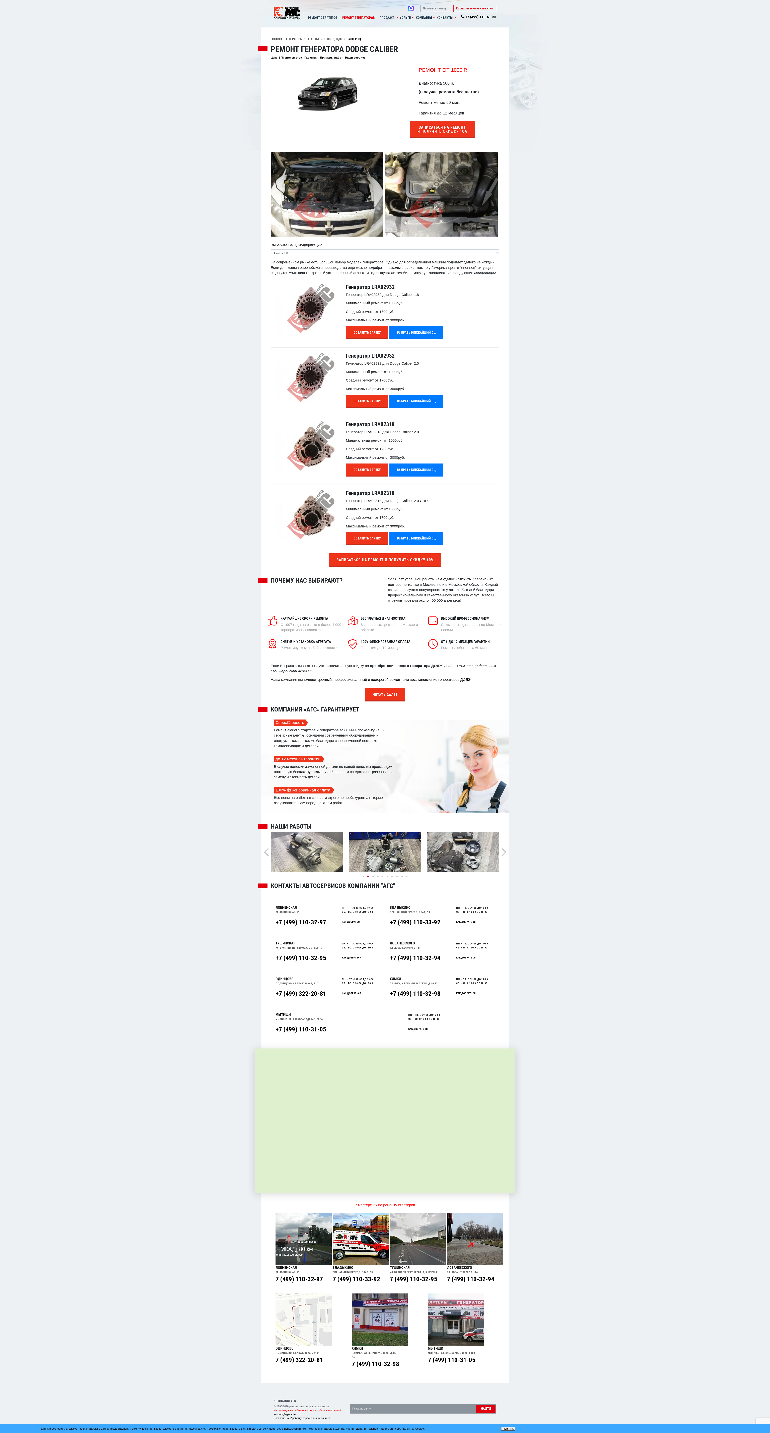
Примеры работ (331, 57)
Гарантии (311, 57)
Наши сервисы (355, 57)
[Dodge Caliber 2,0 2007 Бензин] (327, 194)
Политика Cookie (413, 1428)
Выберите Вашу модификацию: (297, 245)
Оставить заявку (434, 8)
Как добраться (351, 921)
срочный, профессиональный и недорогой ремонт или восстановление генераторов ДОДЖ (394, 680)
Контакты (445, 18)
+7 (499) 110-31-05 (301, 1029)
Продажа (387, 18)
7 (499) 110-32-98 (375, 1364)
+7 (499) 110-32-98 (415, 993)
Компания (424, 18)
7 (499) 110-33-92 (356, 1279)
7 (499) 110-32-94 (470, 1279)
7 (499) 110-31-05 (451, 1360)
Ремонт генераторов (358, 18)
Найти (486, 1409)
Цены (274, 57)
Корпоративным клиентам (474, 8)
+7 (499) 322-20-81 (301, 993)
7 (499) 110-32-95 (413, 1279)
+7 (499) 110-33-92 (415, 922)
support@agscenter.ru (286, 1414)
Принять (508, 1428)
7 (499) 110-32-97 (299, 1279)
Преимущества (291, 57)
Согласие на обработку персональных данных (302, 1418)
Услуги (405, 18)
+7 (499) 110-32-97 (301, 922)
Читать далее (385, 694)
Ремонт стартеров (322, 18)
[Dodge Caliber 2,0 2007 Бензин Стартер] (441, 194)
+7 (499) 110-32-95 (301, 958)
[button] (396, 18)
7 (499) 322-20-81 (299, 1360)
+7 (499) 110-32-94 (415, 958)
